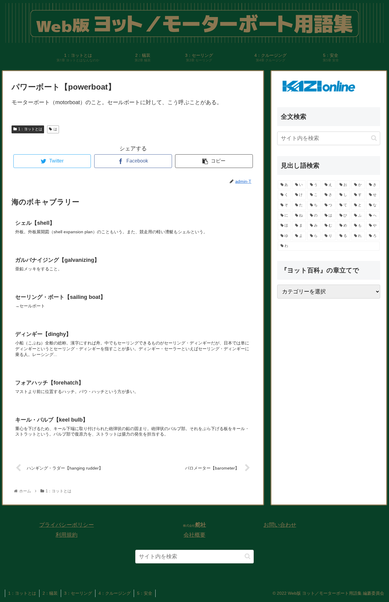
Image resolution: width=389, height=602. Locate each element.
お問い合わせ (279, 525)
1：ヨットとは (30, 129)
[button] (374, 138)
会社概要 (194, 535)
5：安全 (144, 593)
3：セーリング (78, 593)
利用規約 (66, 535)
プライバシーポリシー (66, 525)
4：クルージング (114, 593)
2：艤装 (50, 593)
